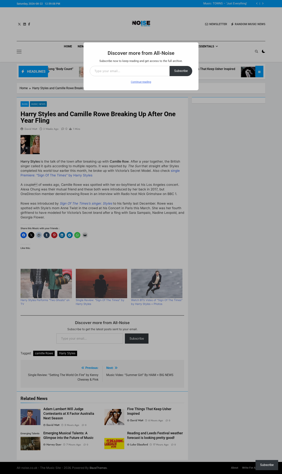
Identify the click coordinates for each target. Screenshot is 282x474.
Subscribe (181, 71)
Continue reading (141, 81)
